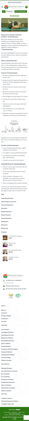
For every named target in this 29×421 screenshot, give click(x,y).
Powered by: (12, 409)
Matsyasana (4, 225)
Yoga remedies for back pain (8, 201)
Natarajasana (4, 221)
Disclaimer (14, 412)
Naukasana (4, 208)
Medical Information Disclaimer (9, 401)
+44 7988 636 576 (17, 280)
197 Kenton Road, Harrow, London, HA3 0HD (16, 288)
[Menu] (2, 7)
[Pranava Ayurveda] (14, 7)
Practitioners (4, 318)
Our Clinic (4, 321)
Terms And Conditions (14, 413)
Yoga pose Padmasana (7, 205)
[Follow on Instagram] (6, 283)
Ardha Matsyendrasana (7, 198)
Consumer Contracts (6, 398)
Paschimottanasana (6, 218)
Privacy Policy (7, 412)
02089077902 (9, 11)
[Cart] (26, 7)
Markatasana (4, 228)
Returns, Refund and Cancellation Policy (15, 414)
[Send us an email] (10, 283)
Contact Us (4, 313)
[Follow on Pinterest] (13, 283)
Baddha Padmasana (6, 211)
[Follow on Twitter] (8, 283)
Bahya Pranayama (6, 215)
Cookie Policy (21, 412)
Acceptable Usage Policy (7, 404)
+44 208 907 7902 (9, 280)
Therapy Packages (6, 315)
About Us (3, 310)
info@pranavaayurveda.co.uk (12, 286)
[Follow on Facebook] (4, 283)
